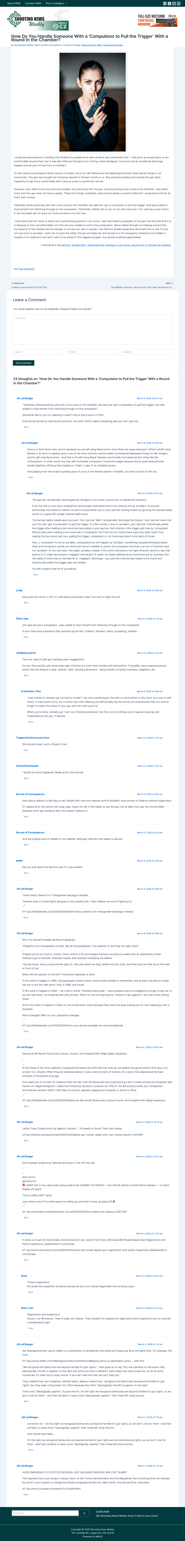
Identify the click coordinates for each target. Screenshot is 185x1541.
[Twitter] (169, 3)
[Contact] (164, 3)
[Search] (84, 1513)
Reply (26, 427)
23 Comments (55, 45)
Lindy (19, 590)
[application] (65, 3)
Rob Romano (26, 268)
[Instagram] (174, 3)
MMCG (99, 1536)
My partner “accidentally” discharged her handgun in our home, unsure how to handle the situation (114, 245)
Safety (99, 45)
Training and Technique (113, 45)
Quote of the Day (89, 45)
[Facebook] (178, 3)
